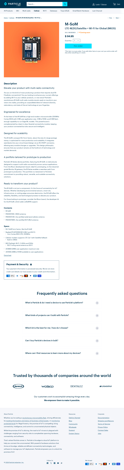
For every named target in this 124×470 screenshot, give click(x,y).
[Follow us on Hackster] (61, 463)
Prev (110, 18)
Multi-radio (27, 11)
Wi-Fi (45, 11)
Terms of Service (104, 424)
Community (73, 424)
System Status (74, 433)
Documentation (103, 418)
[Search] (64, 4)
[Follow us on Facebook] (47, 463)
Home (6, 18)
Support (72, 430)
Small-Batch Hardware (81, 11)
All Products (8, 11)
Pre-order (78, 46)
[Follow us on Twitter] (51, 463)
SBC (17, 11)
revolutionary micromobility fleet (34, 418)
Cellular (37, 11)
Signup (104, 4)
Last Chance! (97, 11)
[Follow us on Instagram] (54, 463)
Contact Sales (103, 430)
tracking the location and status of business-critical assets (27, 421)
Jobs (99, 433)
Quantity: (68, 40)
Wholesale (72, 427)
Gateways (53, 11)
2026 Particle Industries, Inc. (14, 462)
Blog (70, 421)
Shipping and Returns (106, 421)
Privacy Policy (103, 427)
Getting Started (74, 418)
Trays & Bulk (65, 11)
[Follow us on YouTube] (58, 463)
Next (117, 18)
